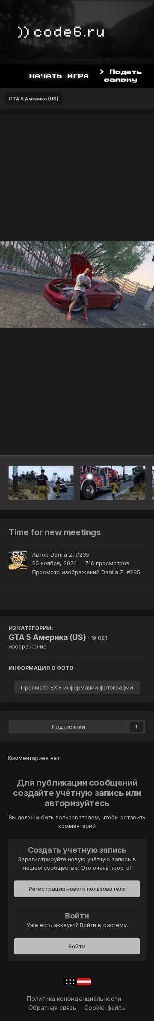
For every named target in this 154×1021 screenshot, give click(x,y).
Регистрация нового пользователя (77, 888)
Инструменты (115, 440)
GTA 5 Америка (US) (47, 637)
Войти (77, 946)
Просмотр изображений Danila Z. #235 (86, 572)
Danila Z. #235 (69, 554)
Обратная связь (52, 1007)
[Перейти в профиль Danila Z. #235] (18, 560)
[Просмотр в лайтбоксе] (77, 284)
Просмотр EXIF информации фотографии (77, 687)
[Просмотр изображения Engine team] (112, 483)
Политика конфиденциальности (74, 998)
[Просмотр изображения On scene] (41, 483)
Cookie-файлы (105, 1007)
